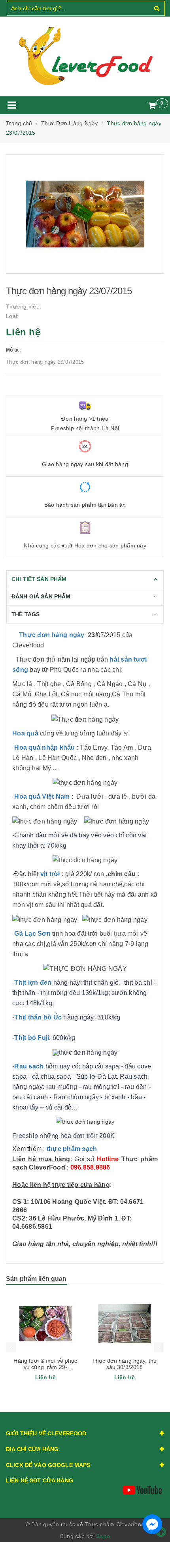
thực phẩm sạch (72, 1148)
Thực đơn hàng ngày (52, 635)
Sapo (103, 1536)
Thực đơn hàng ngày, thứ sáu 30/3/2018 (124, 1364)
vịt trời (50, 874)
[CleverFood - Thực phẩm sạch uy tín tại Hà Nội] (85, 56)
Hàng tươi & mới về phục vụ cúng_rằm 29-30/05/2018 (45, 1367)
